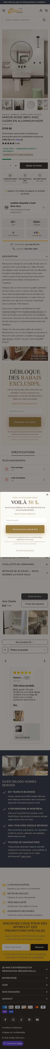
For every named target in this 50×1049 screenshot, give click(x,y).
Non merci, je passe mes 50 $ (25, 550)
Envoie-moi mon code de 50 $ (25, 529)
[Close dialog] (47, 494)
